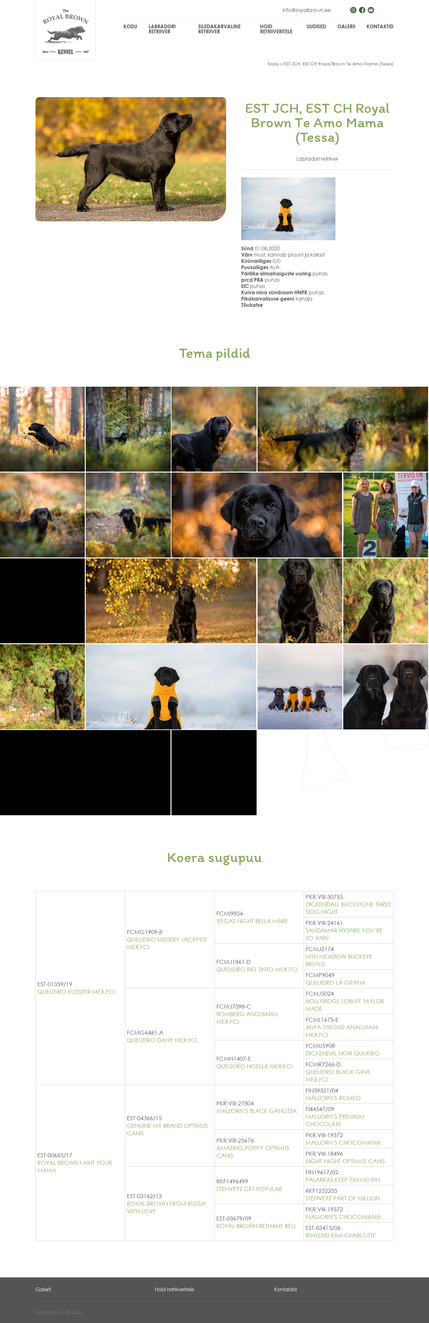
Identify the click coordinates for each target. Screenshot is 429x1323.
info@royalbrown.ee (307, 10)
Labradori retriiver (162, 29)
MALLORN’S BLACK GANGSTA (256, 1110)
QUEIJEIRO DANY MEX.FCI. (162, 1040)
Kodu (130, 26)
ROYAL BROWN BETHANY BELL (256, 1225)
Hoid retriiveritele (276, 29)
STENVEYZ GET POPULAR (249, 1188)
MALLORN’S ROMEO (333, 1097)
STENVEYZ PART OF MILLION (343, 1198)
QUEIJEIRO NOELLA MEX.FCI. (255, 1066)
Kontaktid (380, 26)
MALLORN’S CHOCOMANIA (343, 1142)
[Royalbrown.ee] (66, 32)
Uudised (316, 26)
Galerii (346, 26)
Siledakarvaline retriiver (219, 29)
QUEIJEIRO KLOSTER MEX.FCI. (76, 991)
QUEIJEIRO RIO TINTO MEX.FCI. (257, 969)
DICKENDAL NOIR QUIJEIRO (343, 1053)
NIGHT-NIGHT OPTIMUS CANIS (345, 1161)
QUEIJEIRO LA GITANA (335, 982)
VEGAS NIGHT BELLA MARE (252, 920)
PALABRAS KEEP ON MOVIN (343, 1179)
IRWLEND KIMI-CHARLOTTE (341, 1235)
